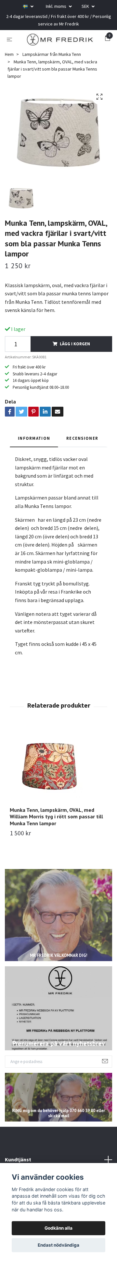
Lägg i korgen (75, 355)
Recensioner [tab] (82, 449)
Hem (9, 66)
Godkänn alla (58, 1228)
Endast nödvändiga (58, 1245)
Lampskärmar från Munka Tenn (51, 66)
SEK (86, 6)
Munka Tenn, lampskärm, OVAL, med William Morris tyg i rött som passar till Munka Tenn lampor (56, 828)
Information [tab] (34, 449)
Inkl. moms (56, 6)
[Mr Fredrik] (65, 41)
